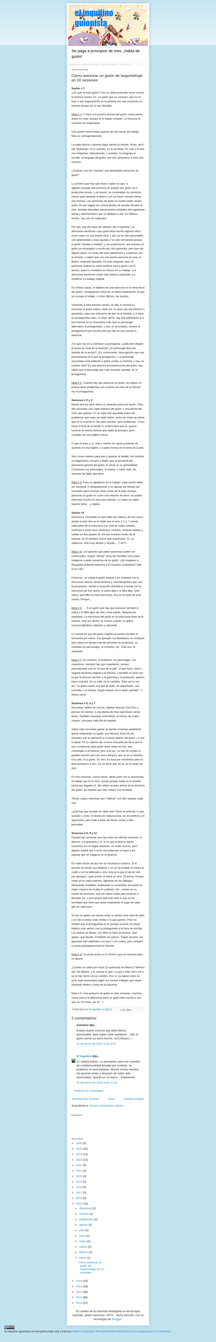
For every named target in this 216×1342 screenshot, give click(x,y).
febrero (84, 1252)
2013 (79, 1286)
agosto (84, 1224)
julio (82, 1230)
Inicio (111, 1098)
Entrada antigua (134, 1098)
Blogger (116, 1319)
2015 (79, 1203)
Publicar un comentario (88, 1090)
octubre (84, 1213)
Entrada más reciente (85, 1098)
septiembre (86, 1219)
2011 (79, 1297)
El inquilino (95, 1009)
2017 (79, 1192)
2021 (79, 1170)
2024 (79, 1154)
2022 (79, 1165)
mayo (83, 1241)
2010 (79, 1302)
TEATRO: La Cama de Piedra (109, 64)
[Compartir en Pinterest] (130, 1010)
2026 (79, 1143)
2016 (79, 1198)
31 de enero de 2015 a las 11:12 (96, 1082)
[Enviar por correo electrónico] (121, 1010)
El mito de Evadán (124, 64)
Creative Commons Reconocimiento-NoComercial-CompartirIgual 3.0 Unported (120, 1331)
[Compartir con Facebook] (128, 1010)
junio (82, 1235)
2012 (79, 1291)
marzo (83, 1246)
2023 (79, 1159)
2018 (79, 1187)
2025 (79, 1148)
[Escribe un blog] (124, 1010)
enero (83, 1257)
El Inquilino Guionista (74, 64)
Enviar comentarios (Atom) (106, 1105)
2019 (79, 1181)
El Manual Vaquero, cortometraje (91, 64)
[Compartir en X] (126, 1010)
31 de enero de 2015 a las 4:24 (96, 1043)
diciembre (85, 1208)
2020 (79, 1176)
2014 (79, 1280)
